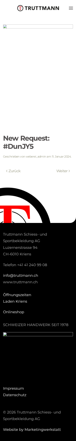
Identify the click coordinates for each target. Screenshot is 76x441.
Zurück (15, 171)
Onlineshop (13, 312)
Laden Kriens (15, 301)
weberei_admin (36, 156)
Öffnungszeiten (17, 295)
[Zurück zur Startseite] (38, 8)
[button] (71, 8)
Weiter (62, 171)
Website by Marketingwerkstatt (32, 429)
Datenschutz (14, 395)
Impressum (13, 388)
